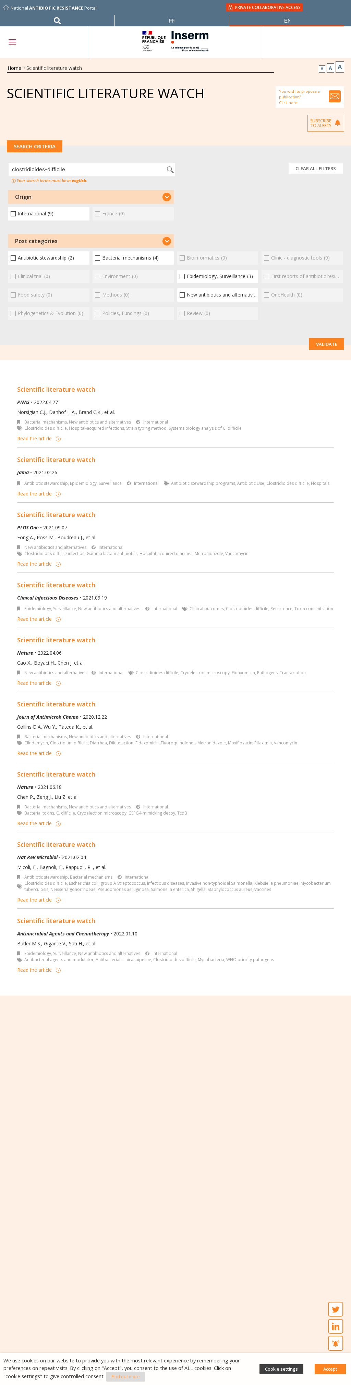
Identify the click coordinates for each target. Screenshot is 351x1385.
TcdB (182, 813)
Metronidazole (209, 553)
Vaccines (262, 889)
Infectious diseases (165, 883)
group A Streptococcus (122, 883)
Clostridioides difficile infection (54, 553)
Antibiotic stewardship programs (203, 483)
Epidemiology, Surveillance (96, 483)
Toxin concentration (313, 609)
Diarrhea (98, 743)
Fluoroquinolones (178, 743)
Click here (288, 102)
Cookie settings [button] (281, 1369)
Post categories (36, 241)
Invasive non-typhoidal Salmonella (219, 883)
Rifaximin (263, 743)
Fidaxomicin (243, 673)
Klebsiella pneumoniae (276, 883)
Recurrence (281, 609)
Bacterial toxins (39, 813)
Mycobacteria (211, 959)
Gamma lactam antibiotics (112, 553)
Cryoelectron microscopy (205, 673)
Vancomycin (237, 553)
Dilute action (121, 743)
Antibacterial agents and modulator (59, 959)
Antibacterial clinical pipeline (123, 959)
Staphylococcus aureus (230, 889)
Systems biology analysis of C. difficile (205, 428)
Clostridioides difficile (45, 428)
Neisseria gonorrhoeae (73, 889)
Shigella (198, 889)
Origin (23, 197)
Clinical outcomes (207, 609)
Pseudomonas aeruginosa (123, 889)
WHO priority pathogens (250, 959)
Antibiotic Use (250, 483)
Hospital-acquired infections (96, 428)
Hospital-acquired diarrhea (166, 553)
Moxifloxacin (240, 743)
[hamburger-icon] (12, 42)
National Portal (54, 7)
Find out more (125, 1376)
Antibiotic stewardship (46, 483)
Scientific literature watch (56, 389)
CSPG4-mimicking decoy (152, 813)
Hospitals (320, 483)
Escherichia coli (83, 883)
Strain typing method (146, 428)
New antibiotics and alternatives (100, 422)
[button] (91, 197)
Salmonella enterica (170, 889)
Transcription (293, 673)
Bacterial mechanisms (45, 422)
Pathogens (267, 673)
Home (14, 68)
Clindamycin (36, 743)
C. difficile (65, 813)
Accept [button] (330, 1369)
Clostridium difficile (69, 743)
